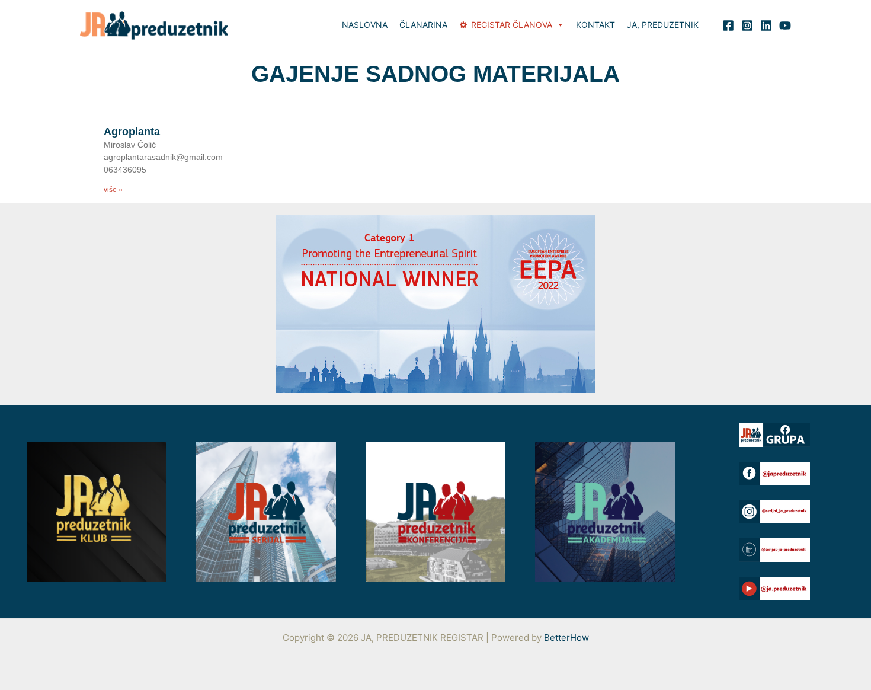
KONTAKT (595, 25)
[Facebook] (728, 25)
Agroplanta (132, 132)
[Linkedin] (766, 25)
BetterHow (566, 637)
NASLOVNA (365, 25)
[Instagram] (747, 25)
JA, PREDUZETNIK (663, 25)
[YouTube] (785, 25)
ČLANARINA (423, 25)
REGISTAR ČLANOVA (511, 25)
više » (113, 190)
